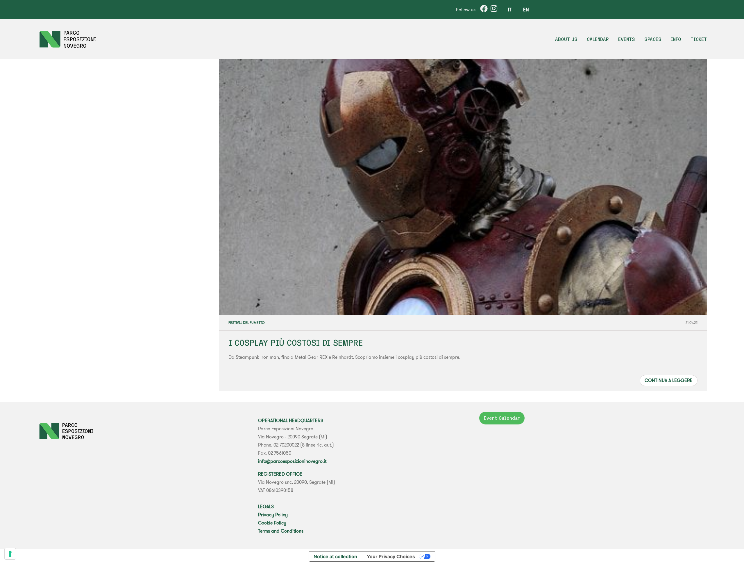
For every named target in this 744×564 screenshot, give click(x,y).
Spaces (652, 39)
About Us (566, 39)
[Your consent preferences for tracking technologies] (10, 553)
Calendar (598, 39)
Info (676, 39)
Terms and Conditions (280, 531)
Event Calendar (502, 418)
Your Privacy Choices (391, 556)
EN (526, 10)
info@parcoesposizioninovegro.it (292, 461)
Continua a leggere (669, 380)
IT (510, 10)
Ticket (699, 39)
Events (626, 39)
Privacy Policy (273, 514)
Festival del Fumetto (246, 322)
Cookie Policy (272, 523)
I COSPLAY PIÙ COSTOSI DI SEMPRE (295, 342)
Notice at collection (335, 556)
